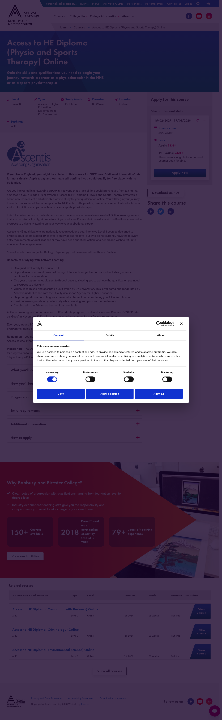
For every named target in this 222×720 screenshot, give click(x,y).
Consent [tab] (58, 335)
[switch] (90, 379)
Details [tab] (109, 335)
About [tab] (161, 335)
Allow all (158, 393)
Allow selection (109, 393)
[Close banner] (181, 324)
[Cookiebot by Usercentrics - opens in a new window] (158, 323)
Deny (61, 393)
